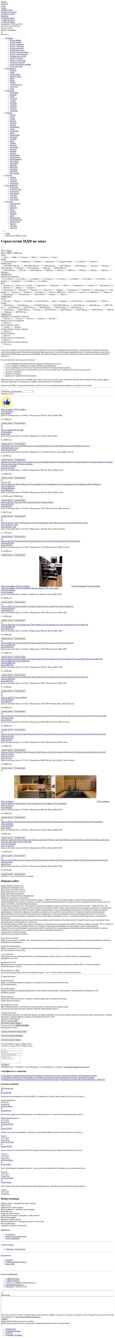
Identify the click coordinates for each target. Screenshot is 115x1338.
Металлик (14, 167)
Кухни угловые (16, 42)
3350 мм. (23, 270)
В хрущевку (14, 193)
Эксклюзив (14, 183)
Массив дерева (15, 76)
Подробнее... (6, 1104)
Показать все (6, 274)
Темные (13, 125)
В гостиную (14, 191)
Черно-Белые (40, 294)
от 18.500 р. (48, 279)
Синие (12, 119)
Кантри (13, 224)
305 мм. (7, 331)
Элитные (13, 181)
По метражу (10, 91)
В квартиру (14, 187)
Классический (42, 301)
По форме (9, 38)
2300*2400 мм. (76, 307)
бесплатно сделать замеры (11, 1040)
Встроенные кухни (17, 50)
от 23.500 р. (88, 279)
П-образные (26, 262)
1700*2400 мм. (14, 307)
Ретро (12, 210)
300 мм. (7, 336)
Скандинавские (16, 220)
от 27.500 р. (43, 281)
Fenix (12, 89)
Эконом (13, 177)
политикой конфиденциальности (76, 1067)
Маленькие (14, 93)
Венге (12, 141)
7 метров (13, 105)
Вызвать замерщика (8, 30)
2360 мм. (30, 319)
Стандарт (13, 179)
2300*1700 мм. (60, 307)
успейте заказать (15, 1023)
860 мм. (7, 323)
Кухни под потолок (17, 62)
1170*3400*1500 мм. (11, 266)
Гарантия (8, 1260)
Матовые (13, 165)
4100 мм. (83, 270)
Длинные (13, 99)
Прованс (13, 214)
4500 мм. (105, 270)
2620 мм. (52, 319)
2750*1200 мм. (33, 268)
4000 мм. (72, 270)
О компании (10, 1234)
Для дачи (13, 195)
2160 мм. (7, 319)
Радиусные (50, 262)
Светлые (13, 123)
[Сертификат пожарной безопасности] (16, 1075)
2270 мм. (19, 319)
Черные (13, 115)
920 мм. (18, 327)
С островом (81, 262)
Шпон (12, 80)
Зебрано (13, 143)
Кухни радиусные (17, 48)
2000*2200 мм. (45, 307)
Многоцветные (16, 159)
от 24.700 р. (101, 279)
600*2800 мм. (24, 305)
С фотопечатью (16, 85)
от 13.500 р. (8, 279)
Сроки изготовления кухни (15, 1236)
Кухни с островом (17, 46)
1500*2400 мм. (94, 305)
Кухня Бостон (6, 1093)
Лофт (12, 216)
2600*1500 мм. (24, 310)
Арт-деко (13, 226)
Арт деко (7, 301)
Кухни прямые (15, 40)
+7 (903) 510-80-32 (8, 22)
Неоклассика (15, 222)
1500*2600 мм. (80, 266)
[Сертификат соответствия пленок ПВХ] (17, 1078)
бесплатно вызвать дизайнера (12, 1036)
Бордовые (13, 137)
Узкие (12, 97)
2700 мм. (20, 268)
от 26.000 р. (17, 281)
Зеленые (13, 153)
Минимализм (15, 218)
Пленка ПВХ (15, 74)
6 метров (13, 103)
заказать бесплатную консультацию (14, 1031)
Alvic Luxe (14, 87)
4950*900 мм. (21, 312)
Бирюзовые (42, 285)
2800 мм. (47, 268)
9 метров (13, 109)
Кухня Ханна (6, 1164)
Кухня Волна (6, 1110)
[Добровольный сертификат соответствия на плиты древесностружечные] (30, 1080)
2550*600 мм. (9, 310)
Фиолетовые (15, 155)
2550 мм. (105, 266)
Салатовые (14, 147)
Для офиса (14, 198)
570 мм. (7, 344)
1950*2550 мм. (29, 307)
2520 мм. (41, 319)
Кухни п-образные (17, 44)
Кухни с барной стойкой (19, 52)
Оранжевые (14, 131)
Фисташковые (24, 294)
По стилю (9, 202)
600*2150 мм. (9, 305)
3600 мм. (49, 270)
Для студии (14, 200)
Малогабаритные (10, 262)
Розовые (13, 151)
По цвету (8, 113)
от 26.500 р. (30, 281)
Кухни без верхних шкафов (20, 64)
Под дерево (14, 161)
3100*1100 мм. (9, 270)
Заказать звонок (7, 28)
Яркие (12, 133)
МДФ (12, 78)
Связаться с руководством (15, 1249)
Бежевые (13, 149)
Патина (13, 83)
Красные (13, 145)
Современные (15, 204)
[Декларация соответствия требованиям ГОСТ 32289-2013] (82, 1080)
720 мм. (7, 327)
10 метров (14, 111)
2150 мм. (94, 266)
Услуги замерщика (12, 1238)
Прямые (38, 262)
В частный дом (15, 189)
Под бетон (14, 171)
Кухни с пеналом (16, 58)
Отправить (5, 1065)
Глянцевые (14, 163)
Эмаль (12, 72)
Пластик (13, 70)
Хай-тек (13, 212)
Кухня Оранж (6, 1182)
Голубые (13, 139)
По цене (8, 175)
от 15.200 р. (21, 279)
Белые (12, 117)
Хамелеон (14, 169)
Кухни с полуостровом (18, 54)
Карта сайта (9, 1264)
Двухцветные (15, 157)
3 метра (13, 101)
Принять (4, 1319)
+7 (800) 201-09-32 (8, 20)
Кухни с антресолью (17, 60)
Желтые (13, 121)
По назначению (11, 185)
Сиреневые (94, 292)
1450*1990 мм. (65, 266)
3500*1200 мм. (36, 270)
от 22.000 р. (74, 279)
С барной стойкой (65, 262)
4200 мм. (94, 270)
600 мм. (7, 340)
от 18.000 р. (35, 279)
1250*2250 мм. (49, 266)
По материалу (10, 68)
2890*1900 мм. (60, 268)
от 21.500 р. (61, 279)
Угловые (93, 262)
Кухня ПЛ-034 (6, 1128)
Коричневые (14, 127)
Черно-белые (15, 135)
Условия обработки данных (15, 1262)
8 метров (13, 107)
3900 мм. (60, 270)
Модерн (13, 206)
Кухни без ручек (16, 66)
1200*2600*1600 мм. (32, 266)
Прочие (15, 292)
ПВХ (34, 257)
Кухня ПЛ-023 (6, 1146)
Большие (13, 95)
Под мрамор (14, 173)
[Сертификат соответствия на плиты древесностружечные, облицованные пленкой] (64, 1075)
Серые (12, 129)
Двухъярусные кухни (18, 56)
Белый (30, 285)
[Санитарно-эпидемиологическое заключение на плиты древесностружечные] (63, 1078)
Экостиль (13, 228)
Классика (13, 208)
